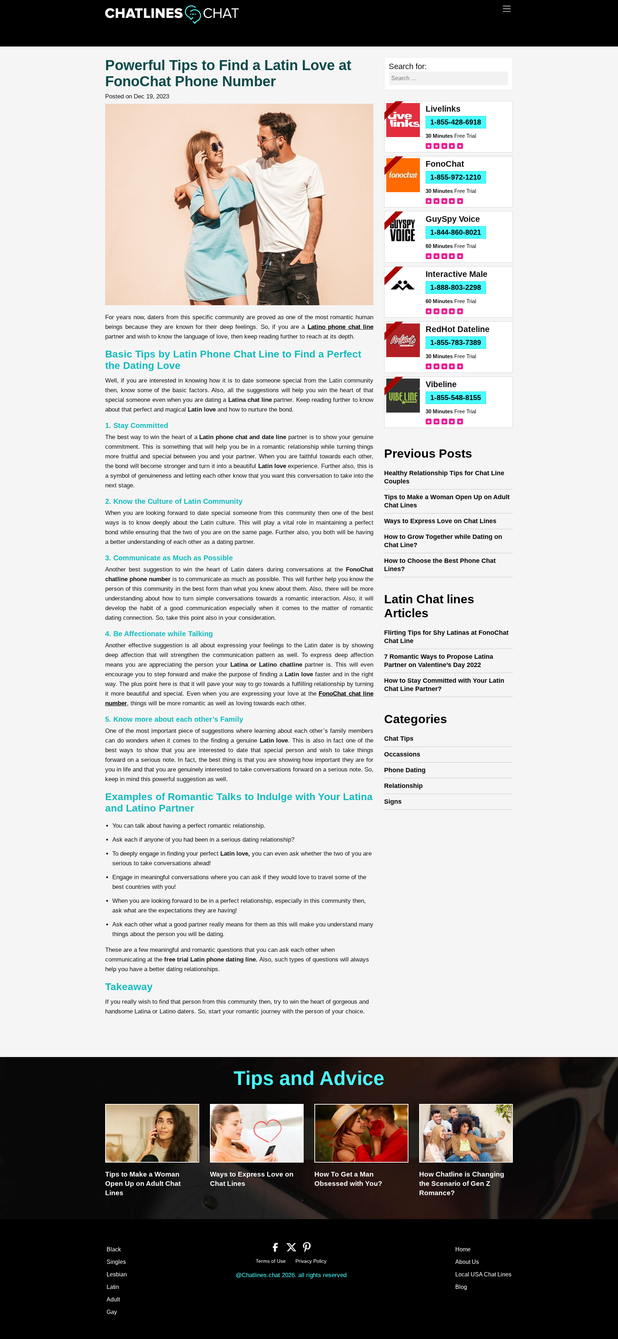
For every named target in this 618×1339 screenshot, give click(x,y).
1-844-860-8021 (455, 232)
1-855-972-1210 (455, 177)
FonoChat (445, 164)
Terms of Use (271, 1261)
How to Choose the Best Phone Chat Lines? (440, 565)
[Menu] (507, 8)
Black (114, 1249)
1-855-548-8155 (455, 397)
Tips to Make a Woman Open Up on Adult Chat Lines (447, 501)
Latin (113, 1287)
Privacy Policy (311, 1261)
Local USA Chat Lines (483, 1274)
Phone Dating (405, 770)
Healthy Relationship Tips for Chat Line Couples (444, 477)
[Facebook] (275, 1246)
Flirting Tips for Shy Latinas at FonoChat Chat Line (446, 636)
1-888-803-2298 (455, 287)
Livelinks (443, 109)
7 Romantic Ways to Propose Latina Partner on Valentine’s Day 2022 (438, 660)
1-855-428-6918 (455, 122)
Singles (116, 1262)
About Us (467, 1262)
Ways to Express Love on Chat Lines (440, 521)
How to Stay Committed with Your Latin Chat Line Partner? (444, 684)
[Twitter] (291, 1246)
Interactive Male (456, 274)
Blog (461, 1287)
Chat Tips (398, 738)
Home (463, 1249)
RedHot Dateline (458, 329)
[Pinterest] (307, 1246)
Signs (393, 801)
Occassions (402, 754)
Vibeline (441, 384)
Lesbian (117, 1274)
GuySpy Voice (453, 219)
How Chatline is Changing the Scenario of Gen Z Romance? (461, 1183)
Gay (112, 1312)
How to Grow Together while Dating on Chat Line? (443, 541)
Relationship (403, 785)
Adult (113, 1299)
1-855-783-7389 (455, 342)
